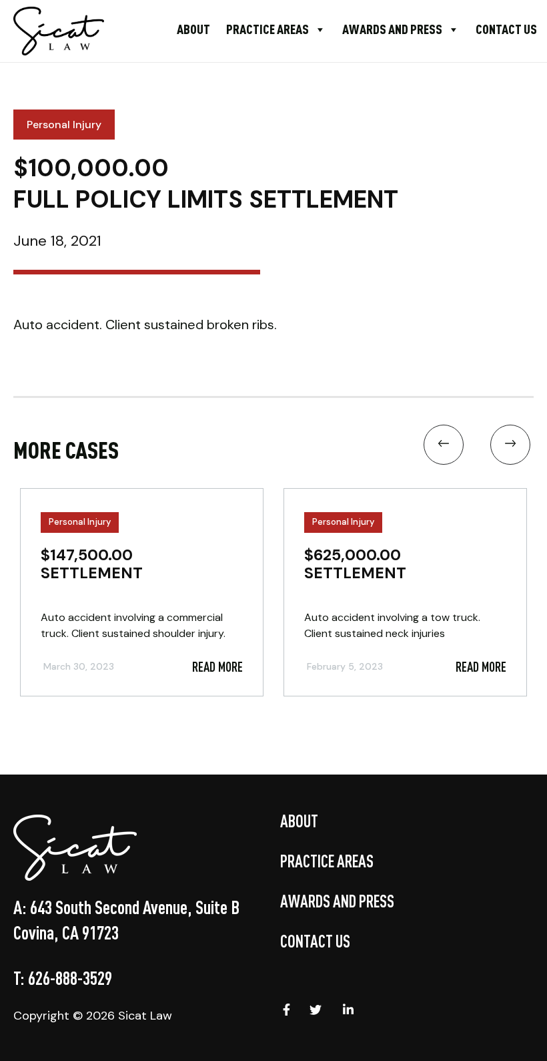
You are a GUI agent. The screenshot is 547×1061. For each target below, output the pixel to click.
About (193, 29)
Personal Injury (80, 521)
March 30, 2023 (78, 666)
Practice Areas (267, 29)
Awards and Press (392, 29)
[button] (443, 448)
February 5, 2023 (345, 666)
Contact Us (506, 29)
